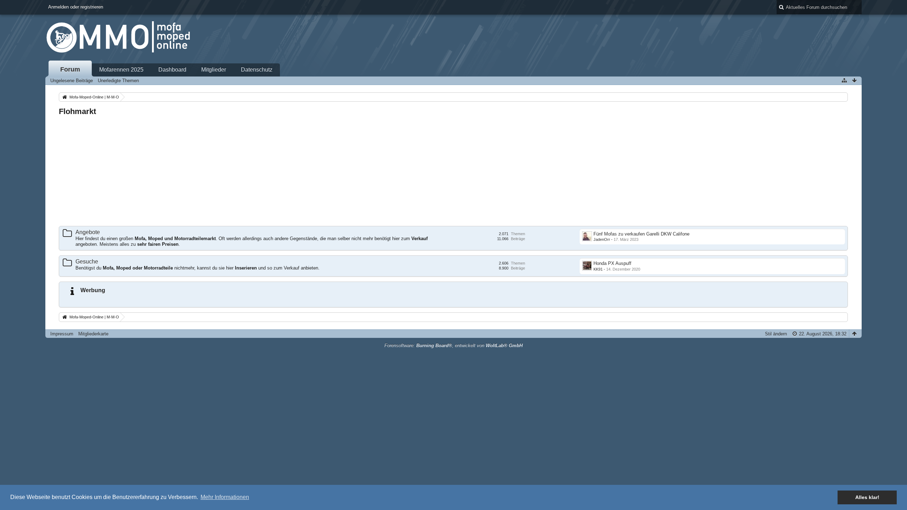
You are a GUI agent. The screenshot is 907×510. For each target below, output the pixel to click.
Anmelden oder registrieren (75, 7)
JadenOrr (601, 239)
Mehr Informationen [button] (225, 497)
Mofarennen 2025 (121, 70)
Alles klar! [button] (867, 497)
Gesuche (86, 262)
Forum (70, 69)
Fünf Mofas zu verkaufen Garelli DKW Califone (641, 234)
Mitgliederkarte (93, 333)
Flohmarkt (77, 111)
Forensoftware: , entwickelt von (453, 345)
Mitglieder (213, 70)
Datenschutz (256, 70)
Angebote (87, 232)
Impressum (61, 333)
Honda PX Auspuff (612, 263)
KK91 (598, 269)
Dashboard (172, 70)
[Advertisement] (271, 171)
